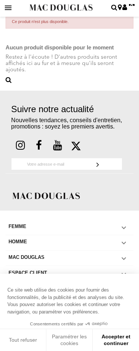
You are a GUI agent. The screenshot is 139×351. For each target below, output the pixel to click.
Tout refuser (23, 340)
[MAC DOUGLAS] (46, 195)
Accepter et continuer (116, 340)
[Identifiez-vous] (124, 8)
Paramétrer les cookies (69, 340)
